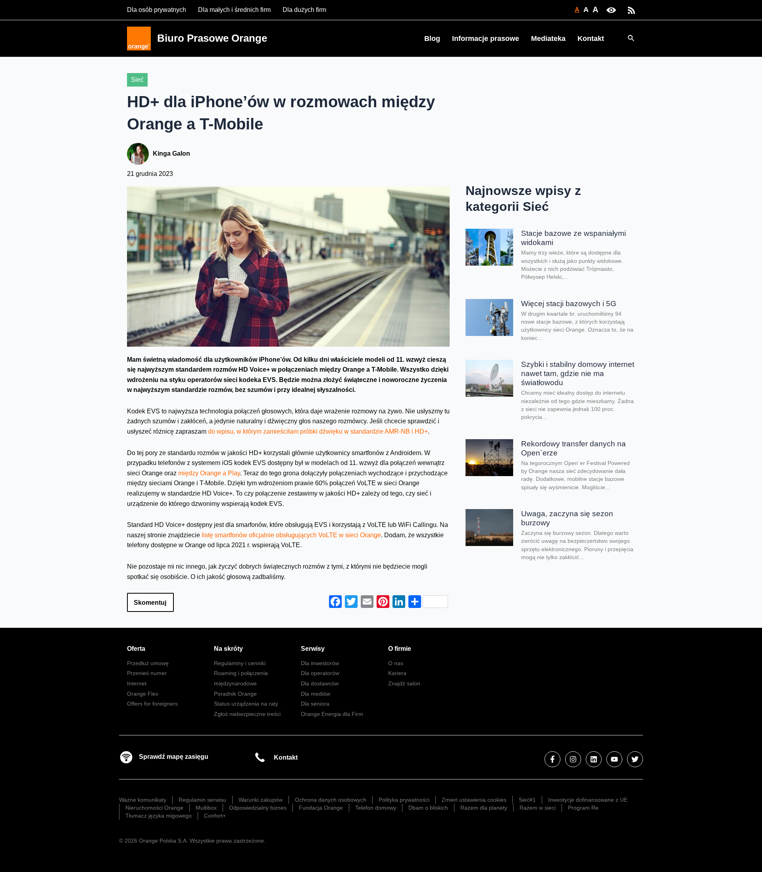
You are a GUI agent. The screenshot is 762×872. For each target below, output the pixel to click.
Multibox (206, 807)
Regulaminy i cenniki (240, 663)
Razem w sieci (538, 807)
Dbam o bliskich (428, 807)
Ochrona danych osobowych (330, 800)
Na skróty (228, 648)
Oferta (136, 648)
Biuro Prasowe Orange (212, 38)
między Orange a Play (209, 473)
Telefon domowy (375, 807)
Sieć (137, 79)
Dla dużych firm (304, 9)
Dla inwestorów (320, 663)
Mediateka (548, 38)
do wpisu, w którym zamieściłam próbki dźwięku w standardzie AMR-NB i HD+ (318, 431)
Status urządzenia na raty (246, 703)
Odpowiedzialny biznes (258, 807)
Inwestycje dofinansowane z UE (587, 800)
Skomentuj (150, 602)
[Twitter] (635, 759)
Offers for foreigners (152, 703)
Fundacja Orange (321, 807)
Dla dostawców (320, 683)
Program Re (583, 807)
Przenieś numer (147, 673)
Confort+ (215, 815)
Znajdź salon (404, 683)
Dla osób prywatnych (156, 9)
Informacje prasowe (485, 38)
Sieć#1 (527, 800)
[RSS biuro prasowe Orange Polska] (631, 9)
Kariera (397, 673)
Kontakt (590, 38)
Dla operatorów (320, 673)
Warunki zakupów (261, 800)
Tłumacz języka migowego (158, 815)
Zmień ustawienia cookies (474, 800)
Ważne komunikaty (142, 800)
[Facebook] (552, 759)
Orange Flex (142, 694)
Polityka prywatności (404, 800)
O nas (395, 663)
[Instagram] (573, 759)
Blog (432, 38)
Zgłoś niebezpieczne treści (247, 714)
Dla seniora (315, 703)
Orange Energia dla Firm (332, 714)
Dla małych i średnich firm (234, 9)
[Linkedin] (594, 759)
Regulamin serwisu (202, 800)
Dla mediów (315, 694)
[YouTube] (614, 759)
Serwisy (313, 648)
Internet (136, 683)
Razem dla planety (483, 807)
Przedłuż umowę (148, 663)
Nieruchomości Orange (154, 807)
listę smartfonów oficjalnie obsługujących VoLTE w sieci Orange (291, 535)
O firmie (399, 648)
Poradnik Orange (235, 694)
